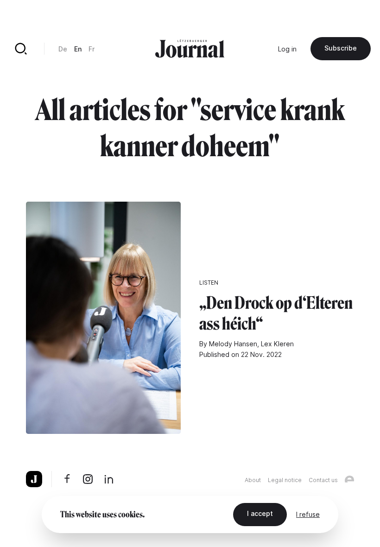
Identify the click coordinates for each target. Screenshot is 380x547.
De (62, 49)
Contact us (323, 480)
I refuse (308, 514)
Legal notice (285, 480)
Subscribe (340, 48)
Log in (287, 49)
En (78, 49)
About (253, 480)
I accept (260, 513)
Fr (92, 49)
